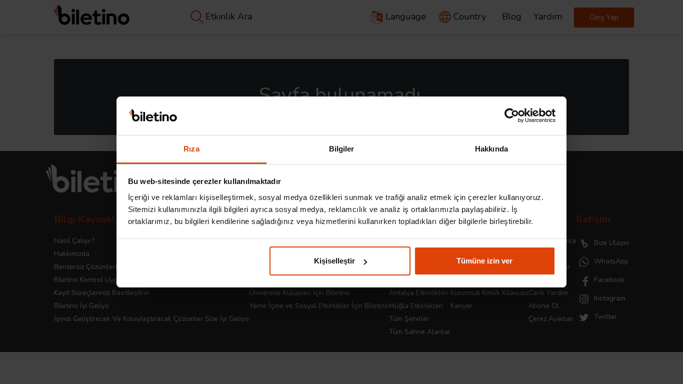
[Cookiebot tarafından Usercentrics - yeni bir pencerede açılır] (512, 116)
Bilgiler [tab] (341, 148)
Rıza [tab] (191, 148)
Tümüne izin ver (484, 260)
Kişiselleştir (334, 260)
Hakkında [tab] (491, 148)
